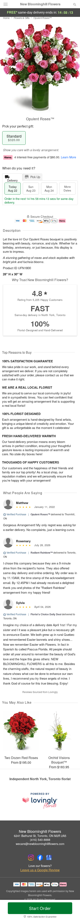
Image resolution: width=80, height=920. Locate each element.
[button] (71, 911)
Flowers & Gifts (22, 18)
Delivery (12, 179)
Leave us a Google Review (40, 870)
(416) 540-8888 (40, 840)
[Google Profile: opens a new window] (49, 857)
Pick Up (35, 177)
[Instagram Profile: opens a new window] (31, 857)
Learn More (68, 157)
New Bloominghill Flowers (40, 4)
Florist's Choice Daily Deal (46, 614)
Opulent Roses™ (40, 514)
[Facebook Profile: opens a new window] (40, 857)
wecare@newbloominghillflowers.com (40, 844)
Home (6, 18)
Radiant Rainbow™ (42, 552)
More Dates (67, 188)
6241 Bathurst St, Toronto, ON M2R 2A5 (40, 836)
